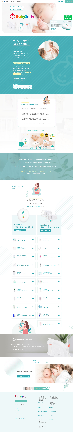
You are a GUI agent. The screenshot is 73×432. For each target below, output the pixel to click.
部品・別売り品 (41, 400)
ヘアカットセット (53, 404)
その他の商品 (51, 405)
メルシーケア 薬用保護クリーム (54, 398)
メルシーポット (41, 396)
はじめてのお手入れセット (54, 403)
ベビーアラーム (41, 404)
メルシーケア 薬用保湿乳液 (53, 397)
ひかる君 (41, 399)
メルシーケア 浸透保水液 (53, 396)
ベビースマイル (41, 397)
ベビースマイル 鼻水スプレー (43, 398)
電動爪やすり (52, 402)
